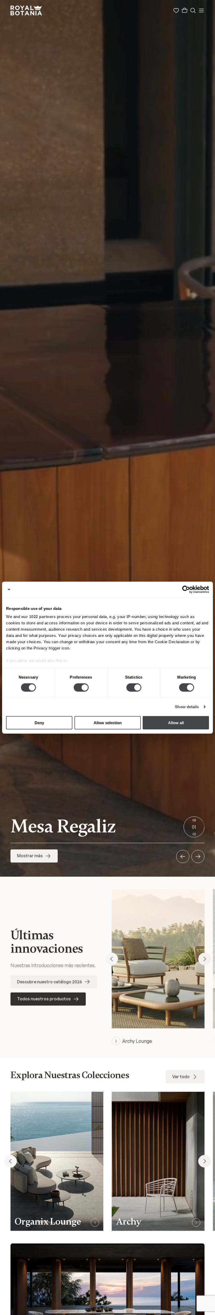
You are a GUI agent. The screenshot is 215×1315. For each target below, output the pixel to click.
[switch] (81, 687)
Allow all (176, 723)
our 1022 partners (38, 616)
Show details (187, 707)
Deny (39, 723)
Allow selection (108, 723)
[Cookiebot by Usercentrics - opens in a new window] (186, 589)
